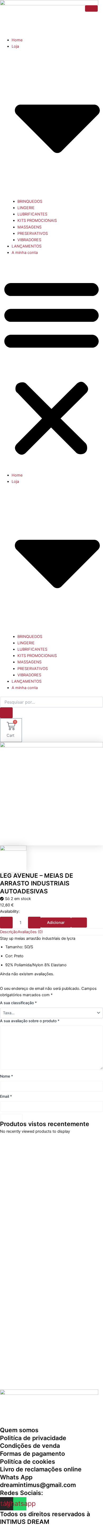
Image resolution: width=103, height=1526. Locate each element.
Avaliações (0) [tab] (30, 931)
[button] (51, 367)
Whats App (16, 1477)
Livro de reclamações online (41, 1469)
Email (6, 1096)
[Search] (6, 712)
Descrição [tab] (9, 931)
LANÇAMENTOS (26, 246)
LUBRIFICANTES (32, 214)
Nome (6, 1076)
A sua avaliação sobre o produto (29, 1020)
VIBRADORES (29, 239)
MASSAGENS (29, 227)
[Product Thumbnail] (91, 8)
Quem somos (19, 1430)
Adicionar (56, 922)
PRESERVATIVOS (32, 233)
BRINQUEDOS (29, 201)
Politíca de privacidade (33, 1438)
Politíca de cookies (27, 1461)
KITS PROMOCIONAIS (37, 220)
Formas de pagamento (32, 1453)
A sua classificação (18, 1002)
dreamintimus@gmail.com (38, 1485)
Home (17, 40)
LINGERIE (26, 207)
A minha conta (25, 252)
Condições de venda (30, 1445)
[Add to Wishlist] (79, 923)
